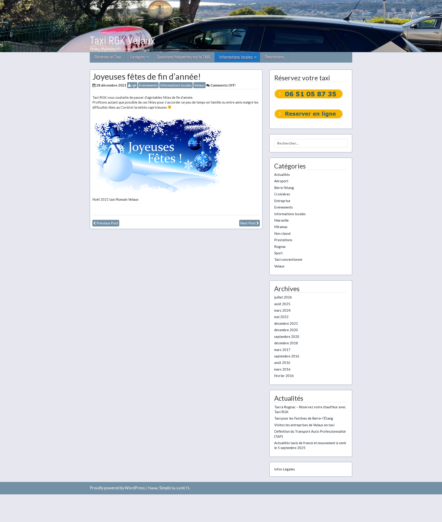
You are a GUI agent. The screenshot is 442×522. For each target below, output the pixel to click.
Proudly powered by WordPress (117, 488)
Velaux (199, 85)
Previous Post (107, 223)
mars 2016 (282, 369)
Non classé (282, 233)
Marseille (281, 220)
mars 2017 (282, 350)
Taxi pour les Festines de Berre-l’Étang (303, 418)
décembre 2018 (286, 343)
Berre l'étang (284, 188)
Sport (278, 253)
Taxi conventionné (288, 259)
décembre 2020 (286, 330)
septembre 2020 (286, 336)
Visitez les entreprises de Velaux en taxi (304, 425)
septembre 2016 (286, 356)
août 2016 (282, 362)
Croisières (282, 194)
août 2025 (282, 304)
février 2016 (284, 376)
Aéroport (281, 181)
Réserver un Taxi (107, 57)
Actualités (282, 174)
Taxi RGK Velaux (122, 40)
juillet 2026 (283, 297)
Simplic (165, 488)
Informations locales (236, 57)
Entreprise (282, 201)
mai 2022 (281, 317)
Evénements (148, 85)
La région (137, 57)
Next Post (248, 223)
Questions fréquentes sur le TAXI (183, 57)
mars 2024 (282, 310)
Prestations (274, 57)
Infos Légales (284, 469)
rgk (134, 85)
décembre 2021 (286, 323)
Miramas (281, 227)
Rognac (280, 246)
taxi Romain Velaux (124, 199)
